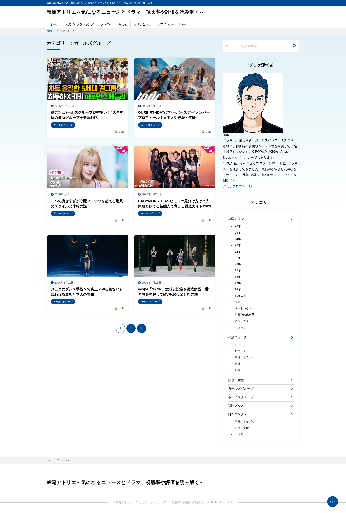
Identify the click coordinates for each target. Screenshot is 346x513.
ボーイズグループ (241, 397)
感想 (237, 302)
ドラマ (239, 434)
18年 (238, 276)
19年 (238, 270)
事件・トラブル (244, 357)
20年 (238, 264)
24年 (238, 239)
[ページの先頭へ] (332, 501)
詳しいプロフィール (237, 186)
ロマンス (240, 351)
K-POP (239, 344)
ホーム (54, 24)
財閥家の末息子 (244, 314)
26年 (238, 226)
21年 (238, 257)
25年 (238, 232)
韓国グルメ (236, 405)
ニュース (240, 327)
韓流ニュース (237, 337)
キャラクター (243, 321)
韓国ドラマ (236, 219)
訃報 (237, 370)
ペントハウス (243, 308)
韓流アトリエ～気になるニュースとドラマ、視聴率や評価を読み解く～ (125, 12)
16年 (238, 289)
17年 (238, 283)
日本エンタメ (237, 414)
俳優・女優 (236, 380)
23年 (238, 245)
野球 (237, 363)
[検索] (294, 46)
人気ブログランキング (79, 24)
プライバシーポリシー (172, 24)
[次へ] (141, 328)
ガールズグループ (241, 388)
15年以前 (240, 295)
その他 (123, 24)
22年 (238, 251)
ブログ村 (106, 24)
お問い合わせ (142, 24)
